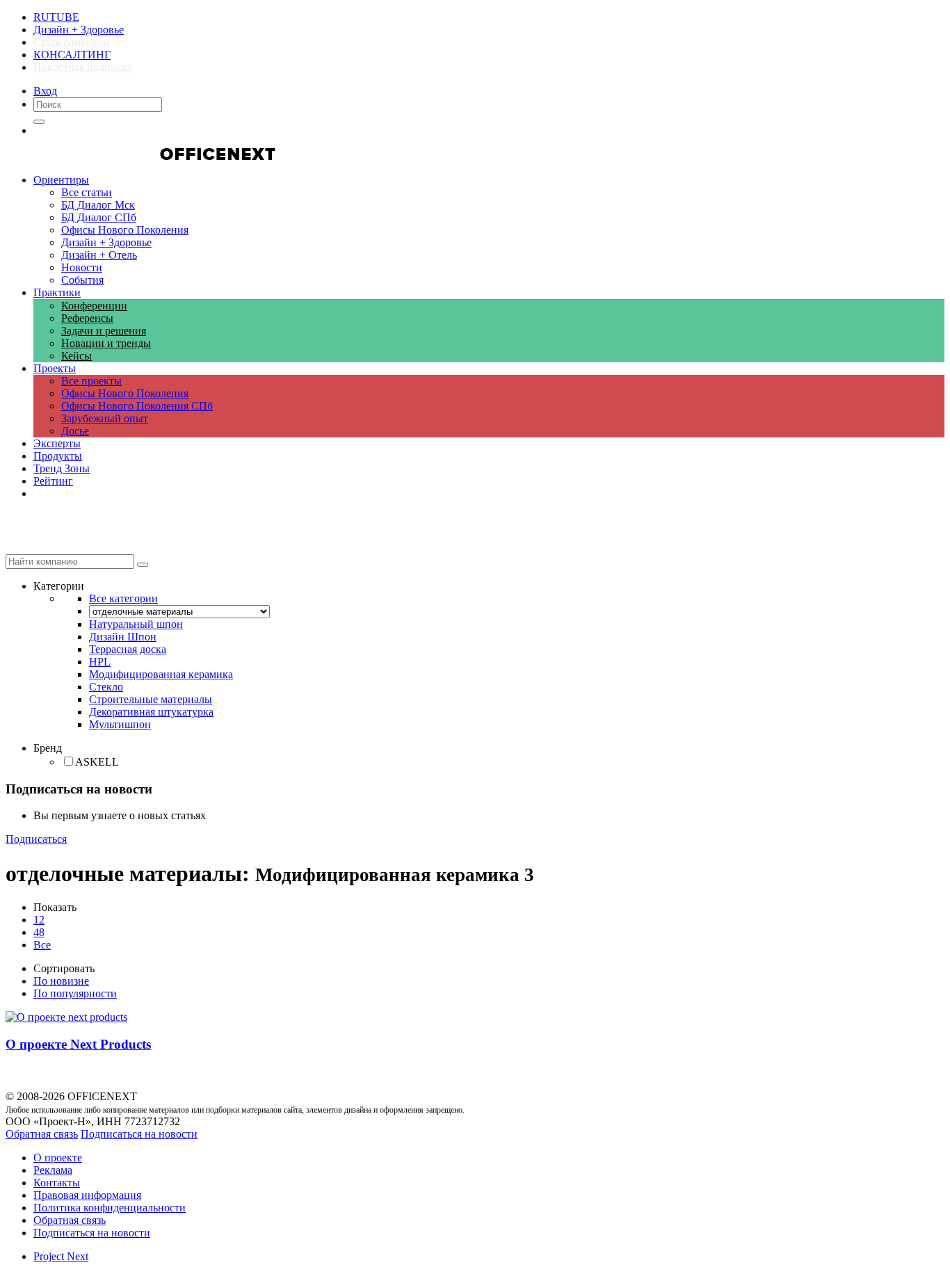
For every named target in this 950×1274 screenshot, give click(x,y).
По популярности (75, 993)
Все (42, 945)
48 (39, 932)
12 (39, 920)
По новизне (61, 981)
